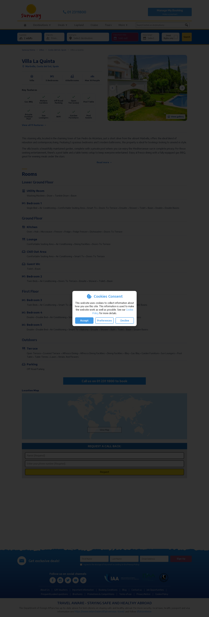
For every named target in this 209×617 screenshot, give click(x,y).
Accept (84, 320)
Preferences (104, 320)
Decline (124, 320)
